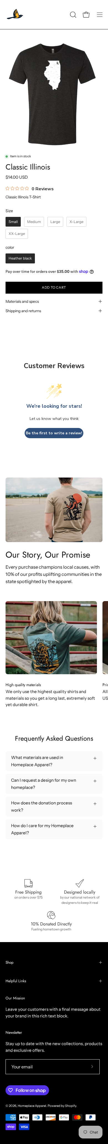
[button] (72, 15)
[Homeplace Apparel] (15, 14)
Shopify (70, 1106)
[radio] (13, 222)
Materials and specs (22, 301)
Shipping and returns (23, 311)
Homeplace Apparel (32, 1106)
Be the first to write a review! (54, 433)
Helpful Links (16, 981)
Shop (10, 962)
